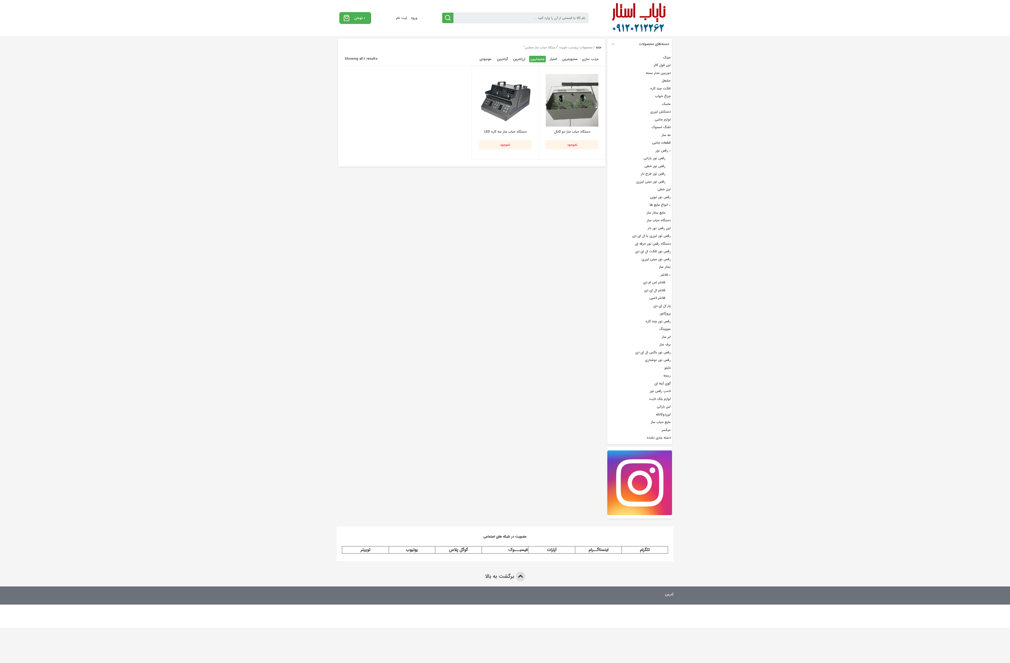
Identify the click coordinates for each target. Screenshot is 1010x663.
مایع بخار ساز (656, 212)
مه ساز (666, 135)
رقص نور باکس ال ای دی (653, 352)
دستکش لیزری (660, 111)
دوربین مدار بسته (658, 73)
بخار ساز (665, 267)
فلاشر (664, 275)
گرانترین (502, 59)
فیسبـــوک (518, 549)
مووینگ (665, 329)
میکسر (666, 430)
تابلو (667, 368)
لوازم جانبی (663, 119)
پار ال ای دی (662, 306)
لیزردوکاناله (663, 414)
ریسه (667, 375)
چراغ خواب (663, 96)
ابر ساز (666, 337)
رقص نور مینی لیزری (650, 181)
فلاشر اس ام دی (654, 282)
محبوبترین (570, 59)
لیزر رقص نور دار (659, 228)
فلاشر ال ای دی (654, 290)
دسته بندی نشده (659, 437)
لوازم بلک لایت (660, 399)
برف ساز (665, 344)
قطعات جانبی (661, 142)
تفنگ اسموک (661, 127)
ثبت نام (401, 18)
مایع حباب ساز (661, 422)
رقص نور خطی (654, 166)
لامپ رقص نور (660, 391)
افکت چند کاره (660, 88)
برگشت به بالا (500, 576)
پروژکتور (665, 313)
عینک (667, 57)
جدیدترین (537, 59)
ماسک (666, 104)
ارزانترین (519, 59)
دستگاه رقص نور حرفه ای (653, 244)
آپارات (552, 549)
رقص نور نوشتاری (658, 360)
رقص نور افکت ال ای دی (653, 251)
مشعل (666, 80)
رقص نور (661, 150)
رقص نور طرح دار (653, 174)
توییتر (365, 549)
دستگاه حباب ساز (659, 220)
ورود (414, 18)
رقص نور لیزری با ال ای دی (651, 236)
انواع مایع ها (659, 205)
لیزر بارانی (664, 406)
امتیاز (553, 59)
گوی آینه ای (662, 383)
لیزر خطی (664, 189)
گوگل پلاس (458, 549)
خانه (598, 47)
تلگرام (645, 549)
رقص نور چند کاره (658, 321)
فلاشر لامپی (657, 298)
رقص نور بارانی (654, 158)
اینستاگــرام (598, 549)
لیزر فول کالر (662, 65)
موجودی (485, 59)
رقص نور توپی (660, 197)
